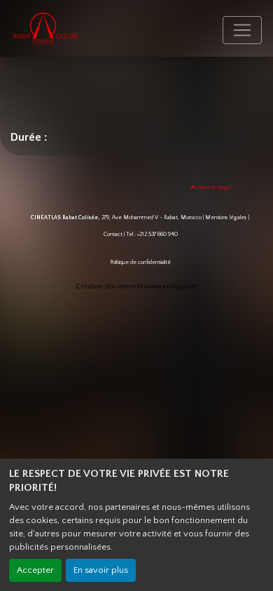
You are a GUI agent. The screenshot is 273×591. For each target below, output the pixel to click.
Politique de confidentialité (140, 262)
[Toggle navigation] (242, 30)
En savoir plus (101, 570)
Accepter (35, 570)
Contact (113, 234)
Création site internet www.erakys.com (136, 287)
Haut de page (213, 187)
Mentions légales (226, 217)
